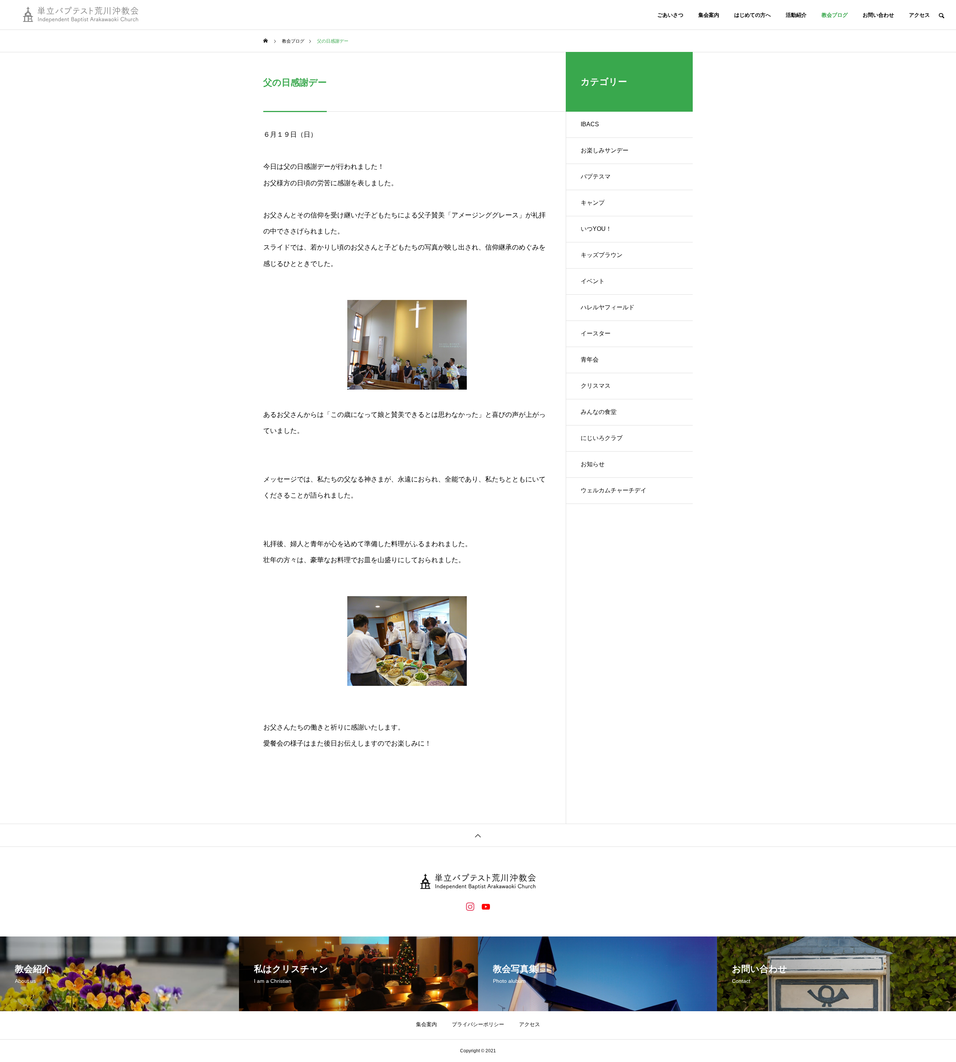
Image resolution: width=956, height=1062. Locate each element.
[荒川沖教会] (81, 15)
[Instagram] (470, 906)
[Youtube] (486, 906)
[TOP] (478, 835)
